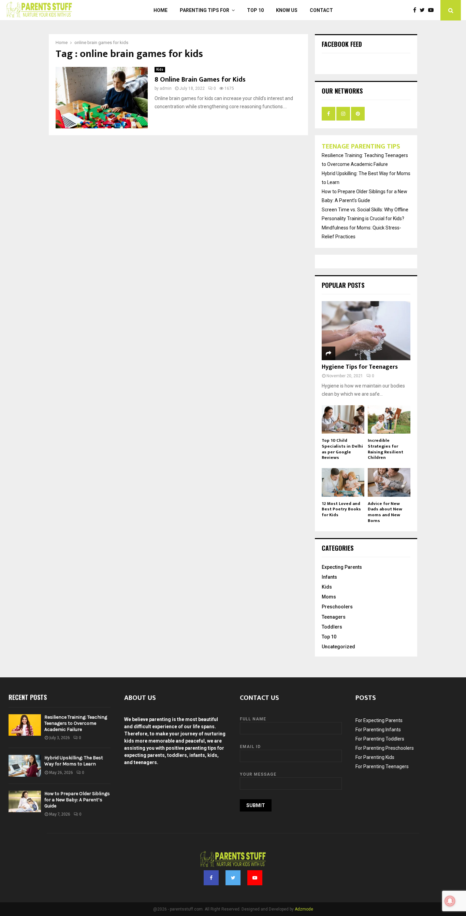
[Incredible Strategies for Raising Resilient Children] (389, 419)
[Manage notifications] (450, 901)
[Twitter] (424, 10)
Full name (253, 719)
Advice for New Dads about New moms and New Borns (385, 512)
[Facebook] (416, 10)
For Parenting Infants (378, 729)
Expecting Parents (342, 567)
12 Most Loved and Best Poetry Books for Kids (341, 509)
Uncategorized (338, 646)
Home (161, 10)
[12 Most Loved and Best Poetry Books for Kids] (343, 482)
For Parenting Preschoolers (384, 748)
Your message (258, 774)
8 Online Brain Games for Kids (200, 79)
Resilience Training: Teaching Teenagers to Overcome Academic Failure (75, 723)
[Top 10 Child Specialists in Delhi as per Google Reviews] (343, 419)
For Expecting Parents (379, 720)
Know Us (286, 10)
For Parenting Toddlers (379, 739)
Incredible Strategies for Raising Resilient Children (385, 449)
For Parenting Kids (374, 757)
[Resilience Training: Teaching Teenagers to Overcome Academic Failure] (25, 725)
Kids (159, 69)
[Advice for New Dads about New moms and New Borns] (389, 482)
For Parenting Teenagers (382, 766)
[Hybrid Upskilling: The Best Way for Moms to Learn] (25, 765)
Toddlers (332, 627)
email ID (250, 746)
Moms (329, 597)
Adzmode (304, 909)
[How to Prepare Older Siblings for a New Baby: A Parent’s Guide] (25, 801)
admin (166, 88)
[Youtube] (432, 10)
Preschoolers (337, 606)
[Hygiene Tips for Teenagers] (366, 330)
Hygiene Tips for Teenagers (360, 367)
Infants (329, 577)
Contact (321, 10)
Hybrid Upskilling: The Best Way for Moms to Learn (73, 761)
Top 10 (255, 10)
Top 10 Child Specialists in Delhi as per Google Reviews (342, 449)
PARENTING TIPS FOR (204, 10)
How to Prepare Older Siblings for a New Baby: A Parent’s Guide (77, 800)
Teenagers (334, 617)
